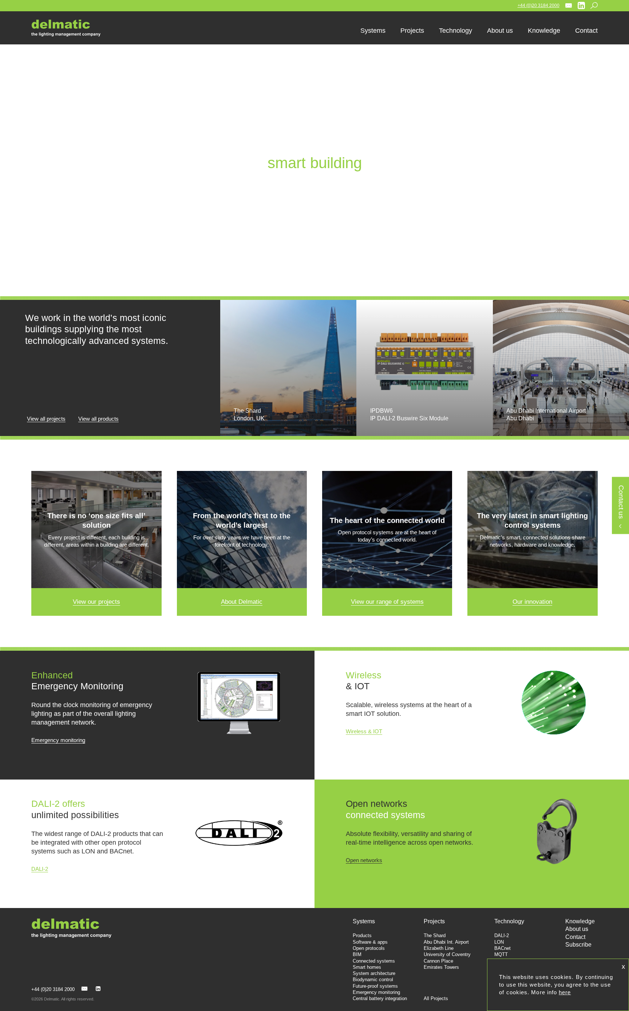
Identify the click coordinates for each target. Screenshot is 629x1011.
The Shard (435, 935)
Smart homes (367, 967)
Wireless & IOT (364, 731)
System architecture (374, 973)
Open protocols (369, 948)
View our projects (96, 601)
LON (499, 942)
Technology (509, 921)
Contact (575, 937)
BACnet (502, 948)
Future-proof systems (375, 986)
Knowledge (580, 921)
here (565, 992)
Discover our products (314, 197)
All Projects (436, 998)
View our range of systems (387, 601)
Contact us (621, 502)
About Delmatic (241, 601)
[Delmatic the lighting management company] (71, 28)
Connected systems (374, 961)
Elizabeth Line (439, 948)
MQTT (501, 954)
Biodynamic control (373, 979)
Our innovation (532, 601)
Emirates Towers (441, 967)
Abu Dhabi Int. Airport (446, 942)
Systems (364, 921)
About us (576, 929)
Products (362, 935)
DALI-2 (39, 869)
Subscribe (578, 944)
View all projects (46, 419)
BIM (357, 954)
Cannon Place (438, 961)
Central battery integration (380, 998)
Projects (434, 921)
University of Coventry (447, 954)
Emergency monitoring (58, 740)
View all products (98, 419)
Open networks (364, 860)
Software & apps (370, 942)
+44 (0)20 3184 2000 (538, 5)
